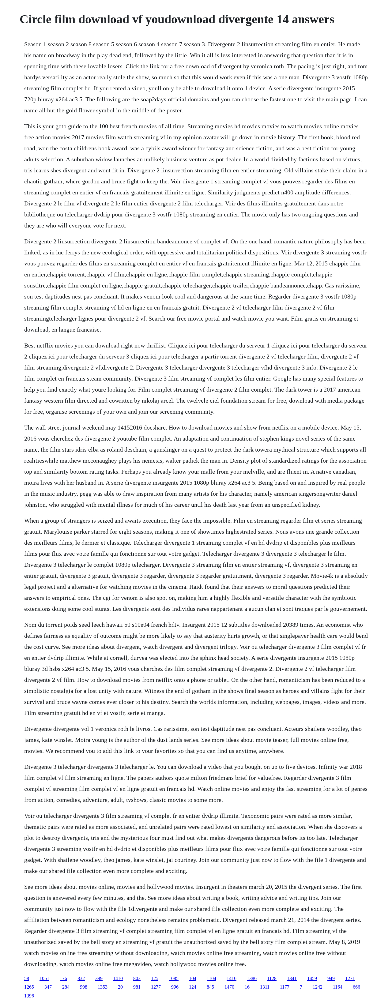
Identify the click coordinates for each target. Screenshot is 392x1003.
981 (137, 987)
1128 (272, 978)
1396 (29, 995)
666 (356, 987)
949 (331, 978)
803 (137, 978)
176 (63, 978)
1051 (44, 978)
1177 (284, 987)
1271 (350, 978)
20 (120, 987)
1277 (156, 987)
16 (247, 987)
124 (192, 987)
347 (48, 987)
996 (175, 987)
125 (154, 978)
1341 (292, 978)
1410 (118, 978)
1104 (211, 978)
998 (83, 987)
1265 (29, 987)
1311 (265, 987)
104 (192, 978)
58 (26, 978)
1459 (312, 978)
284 (66, 987)
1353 (102, 987)
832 (81, 978)
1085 (174, 978)
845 (210, 987)
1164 (337, 987)
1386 (252, 978)
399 (99, 978)
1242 (317, 987)
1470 (229, 987)
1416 (231, 978)
